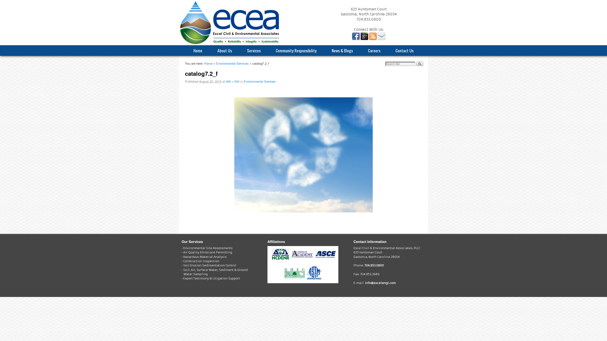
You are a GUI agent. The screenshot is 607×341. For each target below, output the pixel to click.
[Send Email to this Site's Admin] (381, 39)
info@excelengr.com (380, 283)
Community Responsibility (296, 50)
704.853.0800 (374, 265)
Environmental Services (232, 63)
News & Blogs (342, 50)
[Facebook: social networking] (356, 39)
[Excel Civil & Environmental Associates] (303, 22)
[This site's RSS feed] (373, 39)
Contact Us (404, 50)
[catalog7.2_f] (303, 155)
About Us (224, 50)
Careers (374, 50)
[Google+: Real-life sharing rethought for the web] (364, 39)
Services (254, 50)
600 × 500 (232, 81)
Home (197, 50)
